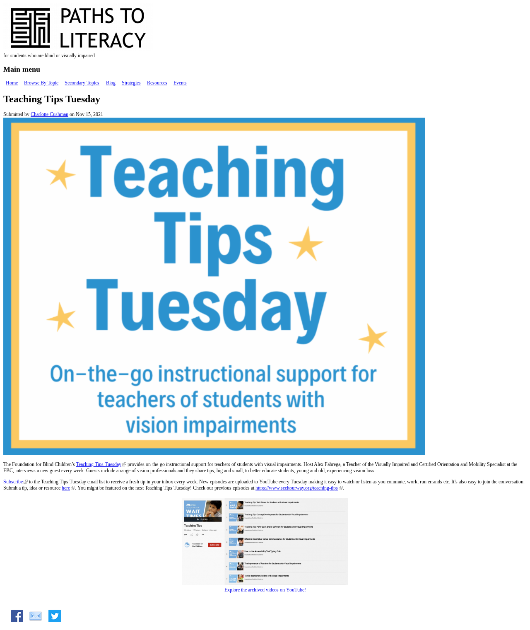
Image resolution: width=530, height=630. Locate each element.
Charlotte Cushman (49, 114)
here (66, 488)
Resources (157, 83)
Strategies (131, 83)
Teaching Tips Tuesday (98, 464)
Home (12, 83)
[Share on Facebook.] (17, 620)
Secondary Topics (82, 83)
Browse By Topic (41, 83)
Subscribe (13, 482)
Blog (111, 83)
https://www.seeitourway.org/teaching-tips (296, 488)
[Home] (94, 49)
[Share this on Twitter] (54, 620)
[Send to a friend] (35, 620)
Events (180, 83)
